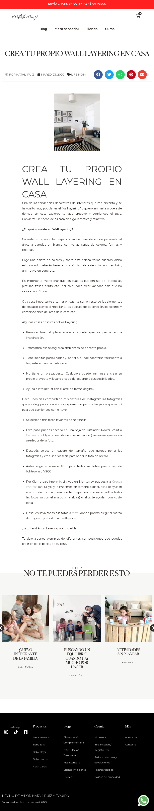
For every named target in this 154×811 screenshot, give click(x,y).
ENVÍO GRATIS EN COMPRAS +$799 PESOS (77, 3)
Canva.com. (34, 435)
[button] (98, 74)
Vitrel (76, 513)
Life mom (78, 74)
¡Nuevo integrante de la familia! (25, 654)
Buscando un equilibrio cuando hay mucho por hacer (77, 658)
